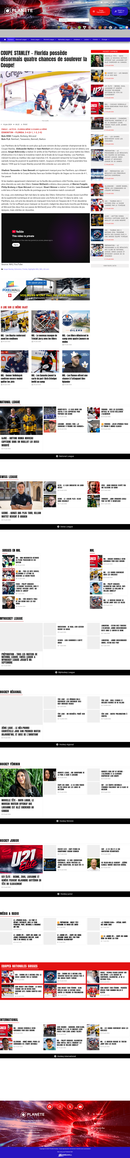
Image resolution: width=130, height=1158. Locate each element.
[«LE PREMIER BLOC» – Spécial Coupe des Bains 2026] (93, 924)
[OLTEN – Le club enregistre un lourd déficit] (50, 487)
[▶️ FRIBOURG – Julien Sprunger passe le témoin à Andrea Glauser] (93, 426)
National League (21, 39)
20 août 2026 (18, 942)
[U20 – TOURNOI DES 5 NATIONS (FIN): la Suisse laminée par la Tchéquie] (97, 205)
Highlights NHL (33, 269)
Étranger (104, 39)
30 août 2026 (110, 65)
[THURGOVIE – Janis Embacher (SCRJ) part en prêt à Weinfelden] (93, 501)
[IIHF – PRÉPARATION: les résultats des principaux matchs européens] (97, 175)
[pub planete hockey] (45, 289)
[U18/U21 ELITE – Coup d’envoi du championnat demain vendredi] (50, 851)
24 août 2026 (106, 778)
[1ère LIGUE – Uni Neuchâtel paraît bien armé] (50, 716)
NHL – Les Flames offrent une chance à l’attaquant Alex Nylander (75, 378)
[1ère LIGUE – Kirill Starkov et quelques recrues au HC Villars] (93, 702)
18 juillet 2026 (107, 705)
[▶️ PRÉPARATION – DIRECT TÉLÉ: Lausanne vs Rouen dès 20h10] (50, 924)
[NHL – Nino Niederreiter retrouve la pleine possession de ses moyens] (8, 561)
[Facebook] (50, 1107)
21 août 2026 (63, 503)
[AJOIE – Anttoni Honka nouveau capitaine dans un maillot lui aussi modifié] (97, 220)
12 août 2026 (21, 578)
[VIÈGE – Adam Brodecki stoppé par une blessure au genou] (93, 487)
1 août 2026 (21, 593)
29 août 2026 (110, 178)
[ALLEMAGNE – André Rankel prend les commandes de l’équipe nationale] (97, 190)
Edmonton (18, 269)
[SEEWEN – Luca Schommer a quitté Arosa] (50, 642)
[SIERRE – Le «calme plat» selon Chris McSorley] (50, 501)
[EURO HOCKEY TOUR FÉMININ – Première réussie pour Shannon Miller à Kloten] (93, 991)
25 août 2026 (7, 520)
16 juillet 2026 (63, 718)
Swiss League (35, 39)
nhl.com (46, 269)
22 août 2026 (106, 490)
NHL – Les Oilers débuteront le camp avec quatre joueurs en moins (75, 338)
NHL (41, 269)
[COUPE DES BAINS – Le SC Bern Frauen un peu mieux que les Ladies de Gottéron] (50, 788)
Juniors (86, 39)
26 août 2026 (106, 854)
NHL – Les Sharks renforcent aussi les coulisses (13, 337)
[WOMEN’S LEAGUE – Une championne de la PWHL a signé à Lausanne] (50, 775)
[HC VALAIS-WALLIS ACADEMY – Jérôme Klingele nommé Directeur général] (93, 865)
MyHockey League (64, 39)
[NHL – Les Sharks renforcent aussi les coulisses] (97, 140)
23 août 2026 (63, 792)
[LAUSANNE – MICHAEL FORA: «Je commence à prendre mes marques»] (50, 426)
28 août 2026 (106, 416)
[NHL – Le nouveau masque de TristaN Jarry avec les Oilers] (96, 602)
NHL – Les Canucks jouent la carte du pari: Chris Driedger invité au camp (44, 378)
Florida (24, 269)
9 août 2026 (62, 706)
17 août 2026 (105, 941)
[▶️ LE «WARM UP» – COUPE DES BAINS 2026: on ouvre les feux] (93, 938)
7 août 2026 (106, 633)
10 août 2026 (7, 665)
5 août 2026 (106, 645)
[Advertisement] (110, 282)
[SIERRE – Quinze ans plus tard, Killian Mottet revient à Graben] (21, 495)
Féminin (95, 39)
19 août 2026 (62, 942)
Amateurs (77, 39)
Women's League (49, 39)
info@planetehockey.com (31, 1132)
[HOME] (5, 39)
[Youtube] (80, 1107)
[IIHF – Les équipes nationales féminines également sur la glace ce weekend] (93, 788)
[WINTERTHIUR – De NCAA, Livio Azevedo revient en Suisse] (50, 629)
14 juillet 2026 (21, 606)
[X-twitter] (70, 1107)
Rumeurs (11, 39)
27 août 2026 (63, 854)
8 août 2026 (62, 632)
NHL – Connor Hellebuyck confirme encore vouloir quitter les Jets (12, 378)
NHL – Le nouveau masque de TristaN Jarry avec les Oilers (44, 337)
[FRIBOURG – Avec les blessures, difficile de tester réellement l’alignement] (93, 413)
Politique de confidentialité (32, 1135)
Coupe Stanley (8, 269)
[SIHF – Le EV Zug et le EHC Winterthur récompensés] (93, 851)
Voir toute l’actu (109, 265)
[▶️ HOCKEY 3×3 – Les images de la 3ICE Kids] (97, 76)
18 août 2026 (106, 867)
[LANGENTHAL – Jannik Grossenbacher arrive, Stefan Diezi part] (93, 642)
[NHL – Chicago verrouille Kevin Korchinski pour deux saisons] (97, 108)
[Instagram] (60, 1107)
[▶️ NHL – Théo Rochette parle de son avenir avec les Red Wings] (8, 602)
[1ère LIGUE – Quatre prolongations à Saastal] (93, 716)
